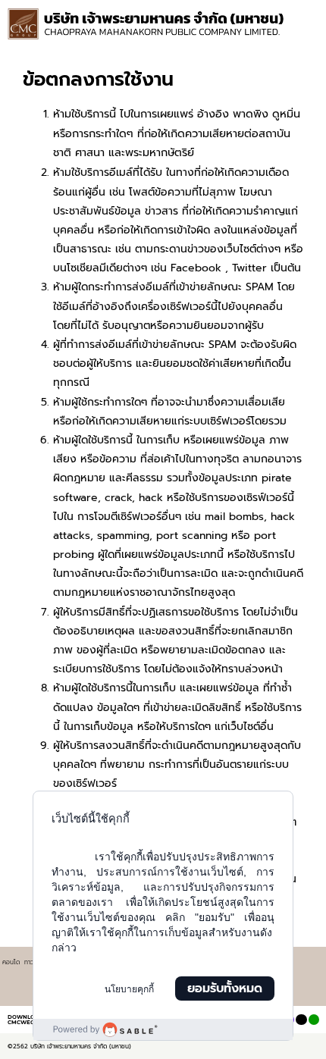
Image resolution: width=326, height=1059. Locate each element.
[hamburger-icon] (301, 15)
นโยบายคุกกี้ (129, 989)
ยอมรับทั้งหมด (224, 988)
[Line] (314, 1019)
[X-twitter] (301, 1019)
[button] (308, 30)
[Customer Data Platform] (163, 1029)
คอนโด (11, 962)
